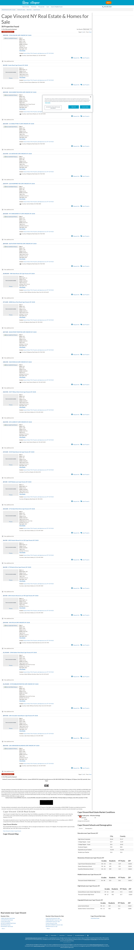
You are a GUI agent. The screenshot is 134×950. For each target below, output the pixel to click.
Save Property (86, 58)
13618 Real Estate (95, 918)
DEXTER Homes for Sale (51, 926)
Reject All (74, 106)
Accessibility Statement (79, 935)
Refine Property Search (8, 31)
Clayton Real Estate (5, 921)
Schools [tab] (81, 828)
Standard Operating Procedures (73, 794)
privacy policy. (47, 102)
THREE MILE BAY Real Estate (8, 918)
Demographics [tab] (88, 828)
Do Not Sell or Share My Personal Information (53, 107)
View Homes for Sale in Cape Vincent (12, 831)
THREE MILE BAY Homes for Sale (54, 920)
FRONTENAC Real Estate (7, 926)
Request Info (76, 58)
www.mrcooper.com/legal (39, 946)
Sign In (108, 2)
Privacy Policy (53, 935)
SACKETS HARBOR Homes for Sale (54, 924)
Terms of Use (62, 935)
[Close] (90, 97)
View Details (22, 50)
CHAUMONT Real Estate (7, 920)
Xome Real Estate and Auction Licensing (33, 938)
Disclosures (69, 935)
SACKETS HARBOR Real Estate (8, 923)
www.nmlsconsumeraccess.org (96, 944)
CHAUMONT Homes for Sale (53, 921)
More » (3, 928)
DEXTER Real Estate (5, 924)
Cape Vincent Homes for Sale (53, 918)
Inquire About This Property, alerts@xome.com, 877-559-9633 (39, 53)
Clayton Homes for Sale (51, 923)
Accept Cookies (85, 106)
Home (46, 935)
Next (90, 32)
